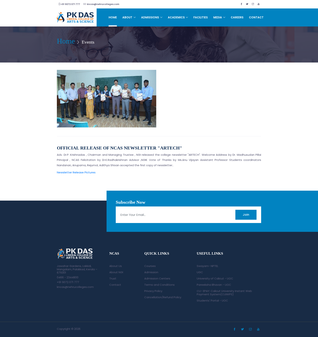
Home (113, 17)
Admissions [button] (150, 17)
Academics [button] (177, 17)
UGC (200, 272)
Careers (237, 17)
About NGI (116, 272)
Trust (112, 278)
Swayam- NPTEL (207, 266)
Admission (151, 272)
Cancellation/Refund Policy (162, 297)
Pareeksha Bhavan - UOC (214, 285)
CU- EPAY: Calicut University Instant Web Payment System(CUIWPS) (224, 292)
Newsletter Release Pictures (76, 172)
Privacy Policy (153, 291)
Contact (256, 17)
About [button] (127, 17)
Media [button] (218, 17)
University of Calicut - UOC (215, 278)
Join (246, 215)
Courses (150, 266)
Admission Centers (157, 278)
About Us (115, 266)
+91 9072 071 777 (70, 4)
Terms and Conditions (159, 285)
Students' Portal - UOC (212, 300)
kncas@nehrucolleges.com (102, 4)
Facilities (200, 17)
